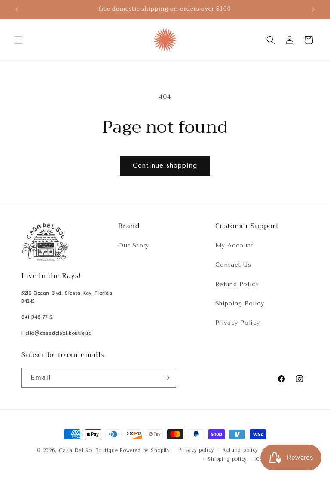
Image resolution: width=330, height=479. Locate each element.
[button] (18, 40)
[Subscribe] (166, 378)
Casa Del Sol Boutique (88, 450)
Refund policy (240, 450)
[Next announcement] (313, 9)
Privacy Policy (237, 322)
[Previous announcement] (16, 9)
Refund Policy (237, 284)
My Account (234, 245)
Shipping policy (227, 459)
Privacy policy (196, 450)
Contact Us (233, 264)
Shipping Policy (239, 303)
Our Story (133, 245)
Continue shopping (165, 165)
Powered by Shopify (145, 450)
